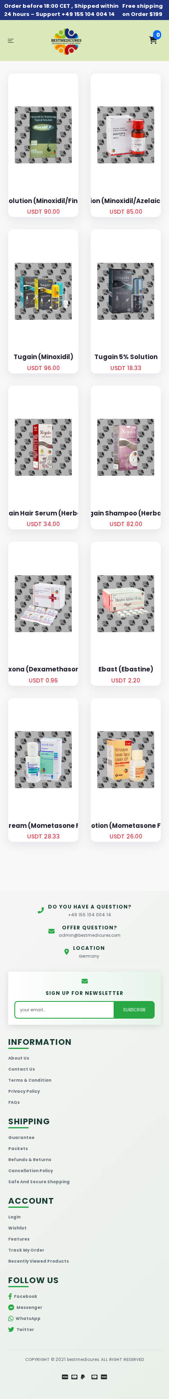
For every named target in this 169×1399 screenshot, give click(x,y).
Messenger (29, 1307)
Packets (18, 1149)
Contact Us (21, 1069)
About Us (18, 1058)
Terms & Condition (29, 1080)
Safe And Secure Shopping (39, 1182)
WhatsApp (28, 1318)
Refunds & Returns (29, 1160)
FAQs (14, 1102)
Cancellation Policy (30, 1171)
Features (19, 1239)
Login (14, 1217)
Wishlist (17, 1228)
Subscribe (134, 1010)
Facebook (25, 1296)
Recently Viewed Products (38, 1261)
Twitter (25, 1330)
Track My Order (26, 1250)
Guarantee (21, 1138)
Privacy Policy (24, 1091)
